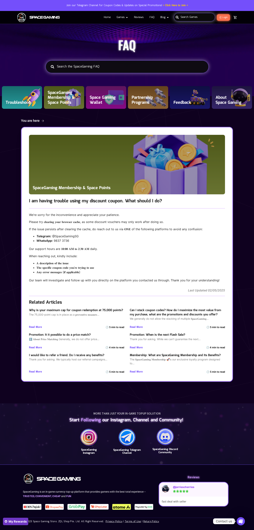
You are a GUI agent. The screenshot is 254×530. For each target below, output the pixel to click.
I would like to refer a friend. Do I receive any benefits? (66, 355)
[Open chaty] (241, 521)
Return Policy (151, 521)
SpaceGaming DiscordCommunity (165, 450)
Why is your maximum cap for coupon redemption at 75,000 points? (76, 310)
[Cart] (235, 17)
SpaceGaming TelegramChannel (127, 451)
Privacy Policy (114, 521)
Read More (35, 327)
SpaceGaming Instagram (89, 451)
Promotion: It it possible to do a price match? (60, 335)
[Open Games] (127, 17)
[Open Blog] (167, 17)
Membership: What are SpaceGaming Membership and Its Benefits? (175, 355)
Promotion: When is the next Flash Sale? (157, 335)
